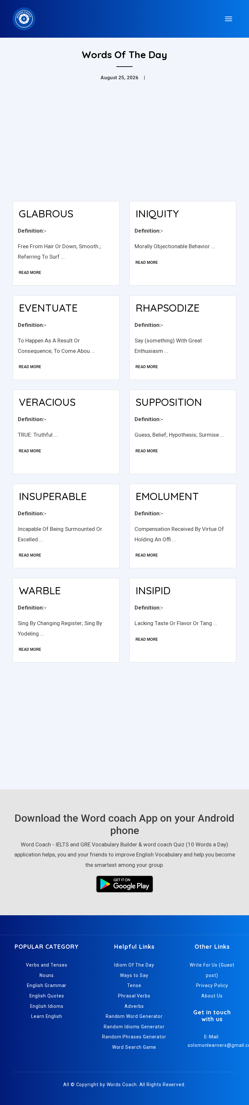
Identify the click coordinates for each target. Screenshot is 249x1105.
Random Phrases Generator (134, 1036)
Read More (30, 272)
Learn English (46, 1016)
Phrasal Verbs (134, 995)
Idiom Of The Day (134, 965)
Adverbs (134, 1006)
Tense (134, 985)
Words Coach (122, 1084)
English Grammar (47, 985)
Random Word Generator (134, 1016)
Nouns (47, 975)
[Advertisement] (124, 147)
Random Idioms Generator (134, 1026)
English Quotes (47, 995)
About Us (211, 995)
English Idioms (47, 1006)
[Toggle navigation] (228, 19)
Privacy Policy (212, 985)
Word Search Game (134, 1047)
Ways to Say (134, 975)
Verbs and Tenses (46, 965)
